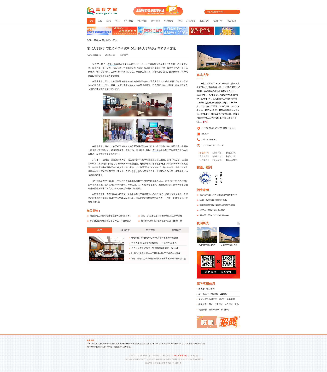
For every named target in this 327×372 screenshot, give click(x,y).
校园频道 (191, 21)
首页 (91, 21)
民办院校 (155, 21)
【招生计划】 (217, 156)
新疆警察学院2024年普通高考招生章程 (217, 205)
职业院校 (219, 304)
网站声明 (166, 356)
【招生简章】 (217, 153)
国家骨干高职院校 (227, 299)
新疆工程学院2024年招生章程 (213, 200)
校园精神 (204, 21)
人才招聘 (194, 356)
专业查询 (210, 289)
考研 (117, 21)
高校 (100, 21)
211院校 (223, 294)
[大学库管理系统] (158, 15)
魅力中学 (218, 21)
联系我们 (144, 356)
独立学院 (142, 21)
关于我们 (132, 356)
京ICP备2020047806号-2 (135, 359)
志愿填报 (203, 309)
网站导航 (155, 356)
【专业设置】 (203, 156)
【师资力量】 (231, 156)
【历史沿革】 (231, 153)
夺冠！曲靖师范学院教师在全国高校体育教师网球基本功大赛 (158, 258)
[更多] (238, 223)
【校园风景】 (203, 160)
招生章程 (203, 190)
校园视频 (231, 21)
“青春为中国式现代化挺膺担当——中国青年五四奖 (153, 243)
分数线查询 (214, 309)
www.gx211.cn (94, 55)
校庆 (180, 21)
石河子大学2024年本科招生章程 (214, 215)
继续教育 (168, 21)
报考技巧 (225, 309)
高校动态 (106, 40)
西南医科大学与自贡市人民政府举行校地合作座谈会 (154, 238)
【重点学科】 (217, 160)
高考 (108, 21)
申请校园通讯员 (180, 356)
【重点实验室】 (232, 160)
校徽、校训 (204, 167)
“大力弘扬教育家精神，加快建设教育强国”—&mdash (154, 248)
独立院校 (229, 304)
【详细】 (205, 122)
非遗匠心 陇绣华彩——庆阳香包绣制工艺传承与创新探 (155, 253)
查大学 (201, 289)
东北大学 (112, 64)
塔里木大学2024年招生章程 (212, 210)
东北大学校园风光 (207, 245)
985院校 (214, 294)
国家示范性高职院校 (207, 299)
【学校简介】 (203, 153)
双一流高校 (203, 294)
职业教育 (128, 21)
